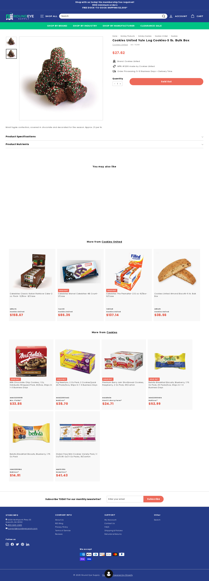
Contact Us (109, 523)
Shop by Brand (57, 25)
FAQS (106, 527)
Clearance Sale (151, 25)
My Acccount (110, 520)
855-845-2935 (15, 525)
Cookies (174, 36)
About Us (59, 520)
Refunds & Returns (113, 534)
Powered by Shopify (122, 575)
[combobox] (113, 16)
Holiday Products (128, 36)
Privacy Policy (61, 527)
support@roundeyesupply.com (23, 528)
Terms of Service (63, 530)
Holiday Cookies (145, 36)
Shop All (49, 17)
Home (114, 36)
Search (157, 520)
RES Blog (59, 523)
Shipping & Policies (113, 530)
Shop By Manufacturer (119, 25)
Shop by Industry (85, 25)
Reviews (59, 534)
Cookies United (161, 36)
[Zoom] (61, 78)
